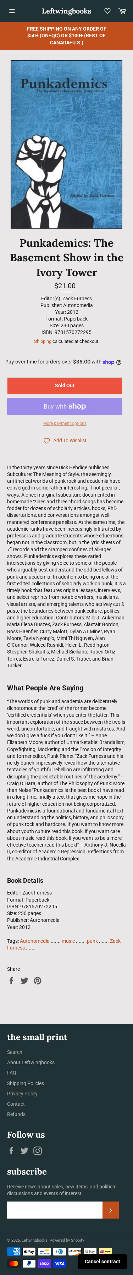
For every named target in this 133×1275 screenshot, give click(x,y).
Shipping (42, 341)
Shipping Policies (25, 1083)
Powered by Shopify (67, 1240)
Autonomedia (35, 941)
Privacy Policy (22, 1093)
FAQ (11, 1073)
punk (92, 941)
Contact (16, 1104)
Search (14, 1052)
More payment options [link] (65, 423)
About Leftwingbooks (31, 1062)
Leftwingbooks (67, 10)
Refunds (16, 1114)
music (68, 941)
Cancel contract (102, 1261)
